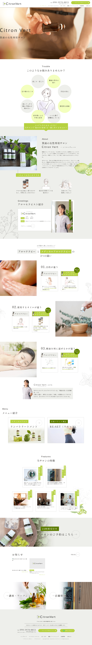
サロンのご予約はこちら (57, 534)
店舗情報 (82, 5)
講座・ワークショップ (72, 5)
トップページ (43, 5)
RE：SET (63, 5)
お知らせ (88, 5)
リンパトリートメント (53, 5)
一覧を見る (73, 554)
